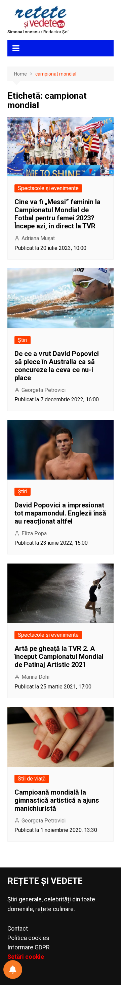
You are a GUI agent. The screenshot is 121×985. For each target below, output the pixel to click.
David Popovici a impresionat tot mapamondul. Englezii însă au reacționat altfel (60, 513)
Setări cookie (25, 956)
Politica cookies (28, 938)
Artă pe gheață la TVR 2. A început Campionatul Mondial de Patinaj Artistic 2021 (59, 656)
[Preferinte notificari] (12, 969)
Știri (22, 340)
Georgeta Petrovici (44, 390)
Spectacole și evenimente (48, 188)
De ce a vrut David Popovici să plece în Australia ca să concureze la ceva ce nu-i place (56, 366)
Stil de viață (32, 778)
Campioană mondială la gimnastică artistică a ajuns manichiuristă (56, 800)
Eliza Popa (34, 533)
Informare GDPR (28, 947)
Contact (17, 928)
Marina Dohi (35, 677)
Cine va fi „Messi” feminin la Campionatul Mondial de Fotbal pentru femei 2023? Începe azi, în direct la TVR (57, 214)
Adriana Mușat (38, 238)
